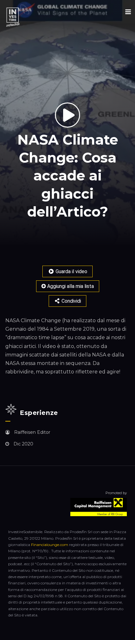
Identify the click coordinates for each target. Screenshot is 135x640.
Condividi (70, 301)
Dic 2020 (22, 444)
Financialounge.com (49, 544)
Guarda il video (70, 271)
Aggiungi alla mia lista (70, 286)
